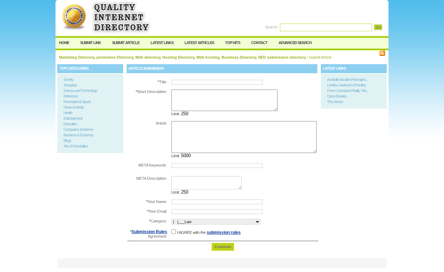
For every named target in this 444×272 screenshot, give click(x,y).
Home (64, 43)
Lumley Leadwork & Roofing (346, 85)
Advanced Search (295, 43)
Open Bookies (337, 96)
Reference (70, 96)
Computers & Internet (78, 129)
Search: (271, 27)
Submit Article (125, 43)
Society (68, 79)
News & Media (73, 107)
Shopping (69, 85)
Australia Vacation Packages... (347, 79)
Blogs (67, 140)
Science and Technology (80, 90)
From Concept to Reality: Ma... (347, 90)
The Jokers (335, 102)
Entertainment (72, 118)
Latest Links (162, 43)
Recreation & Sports (77, 102)
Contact (259, 43)
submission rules (224, 232)
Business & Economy (78, 135)
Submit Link (90, 43)
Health (67, 113)
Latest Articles (199, 43)
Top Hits (232, 43)
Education (70, 124)
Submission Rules (149, 231)
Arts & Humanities (75, 146)
